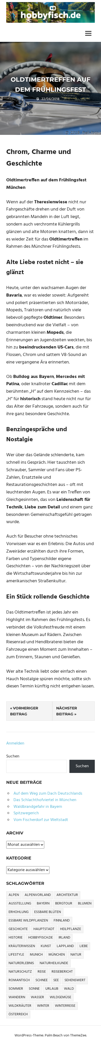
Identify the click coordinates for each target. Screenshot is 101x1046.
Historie (16, 938)
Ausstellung (20, 903)
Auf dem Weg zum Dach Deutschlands (47, 793)
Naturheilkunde (54, 963)
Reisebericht (62, 972)
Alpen (14, 895)
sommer (16, 989)
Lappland (65, 946)
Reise (42, 972)
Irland (64, 938)
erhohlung (18, 912)
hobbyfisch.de (40, 938)
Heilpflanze (70, 929)
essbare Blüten (47, 912)
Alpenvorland (38, 895)
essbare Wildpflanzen (28, 921)
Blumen (84, 903)
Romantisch (19, 980)
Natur (75, 955)
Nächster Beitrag (66, 711)
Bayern (43, 903)
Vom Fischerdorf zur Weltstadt (40, 820)
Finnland (62, 921)
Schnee (41, 980)
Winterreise (65, 1006)
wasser (37, 997)
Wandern (17, 997)
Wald (69, 989)
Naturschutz (20, 972)
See (56, 980)
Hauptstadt (43, 929)
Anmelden (15, 743)
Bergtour (63, 903)
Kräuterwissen (22, 946)
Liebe (84, 946)
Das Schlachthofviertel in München (44, 800)
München (56, 955)
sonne (34, 989)
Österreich (18, 1014)
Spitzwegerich (26, 813)
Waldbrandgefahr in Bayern (37, 806)
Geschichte (18, 929)
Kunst (46, 946)
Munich (36, 955)
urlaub (51, 989)
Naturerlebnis (21, 963)
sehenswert (74, 980)
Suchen (12, 756)
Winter (43, 1006)
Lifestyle (16, 955)
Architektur (67, 895)
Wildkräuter (20, 1006)
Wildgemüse (60, 997)
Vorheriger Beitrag (24, 711)
